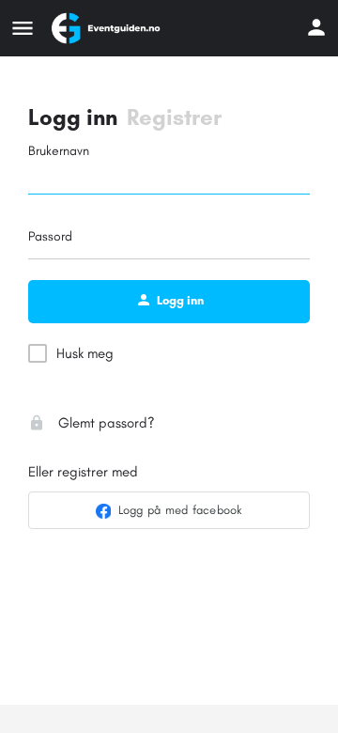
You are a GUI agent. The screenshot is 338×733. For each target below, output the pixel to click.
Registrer (174, 117)
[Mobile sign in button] (316, 27)
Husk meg (85, 353)
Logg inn (72, 117)
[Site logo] (107, 28)
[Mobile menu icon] (22, 28)
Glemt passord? (104, 422)
